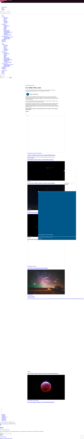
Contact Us (3, 415)
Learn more (2, 1)
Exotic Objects (6, 49)
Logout (3, 71)
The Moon (5, 27)
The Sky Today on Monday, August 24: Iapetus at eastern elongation (41, 183)
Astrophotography (6, 60)
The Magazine (4, 39)
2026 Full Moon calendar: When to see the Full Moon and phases (40, 159)
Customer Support (9, 438)
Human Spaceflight (7, 37)
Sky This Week (29, 400)
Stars (4, 19)
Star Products (4, 41)
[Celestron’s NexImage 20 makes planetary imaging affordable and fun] (46, 152)
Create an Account (6, 429)
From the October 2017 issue (29, 85)
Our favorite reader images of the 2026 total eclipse (37, 268)
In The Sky (5, 52)
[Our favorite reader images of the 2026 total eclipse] (46, 265)
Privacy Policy (4, 419)
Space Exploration (5, 63)
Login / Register (4, 70)
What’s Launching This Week (8, 36)
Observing (3, 24)
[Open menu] (5, 13)
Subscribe (3, 9)
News (3, 15)
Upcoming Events (6, 53)
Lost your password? (3, 436)
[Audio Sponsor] (48, 94)
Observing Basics (6, 31)
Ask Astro (3, 40)
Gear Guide (5, 33)
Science (3, 16)
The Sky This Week (36, 400)
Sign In (1, 435)
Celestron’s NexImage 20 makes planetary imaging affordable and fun (41, 155)
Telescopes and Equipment (8, 59)
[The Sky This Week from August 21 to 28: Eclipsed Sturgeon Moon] (46, 399)
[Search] (2, 12)
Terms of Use (4, 418)
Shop (3, 8)
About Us (3, 414)
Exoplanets (5, 18)
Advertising (4, 417)
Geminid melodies (31, 296)
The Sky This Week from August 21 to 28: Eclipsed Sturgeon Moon (40, 402)
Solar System (6, 17)
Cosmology (5, 22)
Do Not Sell (4, 420)
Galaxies (5, 48)
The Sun (5, 26)
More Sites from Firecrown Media (5, 423)
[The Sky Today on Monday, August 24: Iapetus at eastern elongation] (46, 180)
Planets (5, 28)
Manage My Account (3, 438)
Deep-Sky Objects (7, 30)
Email (1, 433)
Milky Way (5, 20)
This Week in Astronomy (8, 34)
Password (1, 434)
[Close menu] (8, 12)
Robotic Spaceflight (7, 38)
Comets (5, 29)
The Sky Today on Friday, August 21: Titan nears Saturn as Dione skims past (42, 373)
